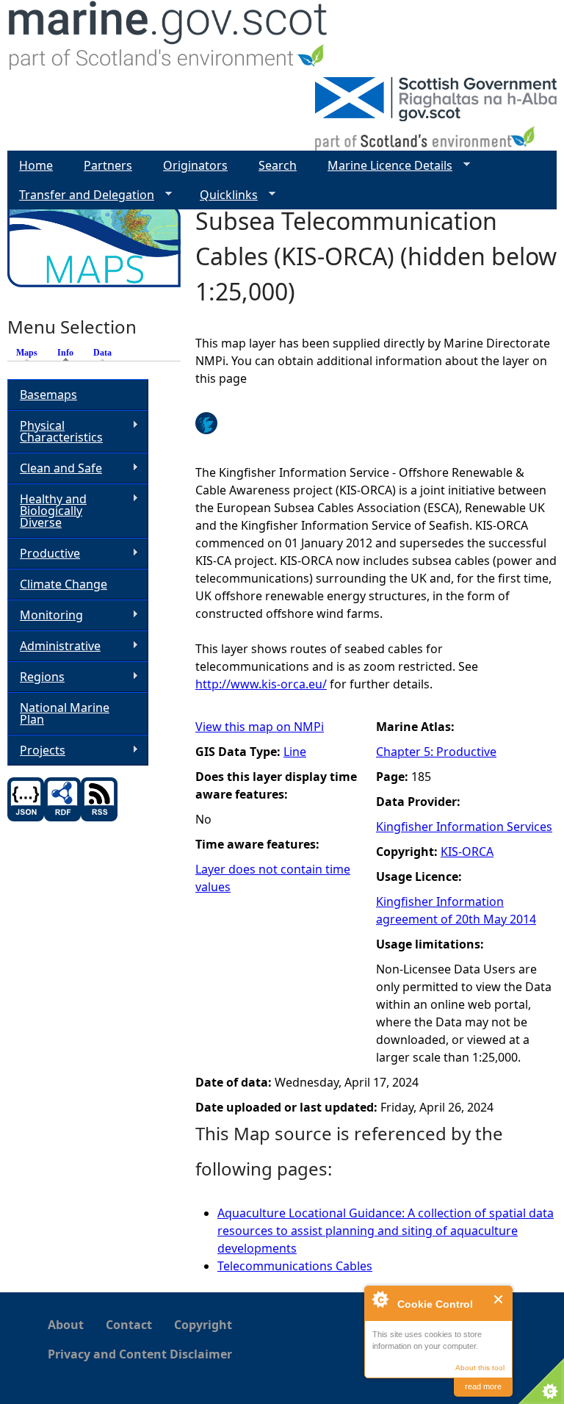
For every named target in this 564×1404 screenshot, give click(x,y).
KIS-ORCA (467, 851)
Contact (129, 1325)
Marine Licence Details (384, 165)
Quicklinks (223, 195)
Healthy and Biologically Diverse (47, 510)
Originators (195, 165)
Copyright (203, 1325)
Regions (36, 677)
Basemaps (48, 394)
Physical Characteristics (55, 431)
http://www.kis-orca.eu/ (261, 684)
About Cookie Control (379, 1298)
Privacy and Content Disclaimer (140, 1354)
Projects (36, 750)
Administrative (54, 646)
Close (499, 1299)
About (66, 1325)
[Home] (168, 38)
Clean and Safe (54, 468)
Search (277, 165)
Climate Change (63, 584)
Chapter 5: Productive (436, 752)
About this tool (480, 1368)
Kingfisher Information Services (464, 826)
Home (36, 165)
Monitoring (45, 615)
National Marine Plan (64, 713)
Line (294, 752)
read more (483, 1386)
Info (69, 353)
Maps (26, 353)
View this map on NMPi (259, 727)
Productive (43, 553)
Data (102, 353)
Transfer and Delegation (80, 195)
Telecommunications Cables (294, 1266)
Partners (108, 165)
